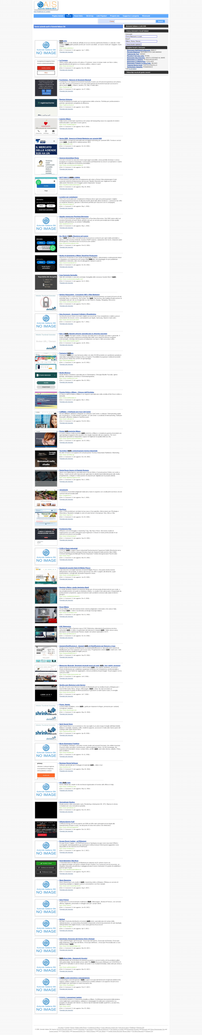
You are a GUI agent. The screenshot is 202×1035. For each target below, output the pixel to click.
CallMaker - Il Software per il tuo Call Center (75, 412)
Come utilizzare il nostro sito (109, 1027)
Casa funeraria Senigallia (68, 275)
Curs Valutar (102, 1031)
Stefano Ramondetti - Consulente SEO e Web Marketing (79, 294)
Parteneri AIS (140, 1027)
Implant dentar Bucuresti (115, 1031)
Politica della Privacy (81, 1027)
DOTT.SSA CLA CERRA (69, 177)
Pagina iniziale (57, 16)
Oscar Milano (64, 607)
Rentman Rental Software (68, 763)
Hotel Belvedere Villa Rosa (68, 861)
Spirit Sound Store (66, 724)
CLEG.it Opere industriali (68, 548)
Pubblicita (132, 1027)
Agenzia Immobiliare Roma (69, 158)
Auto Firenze (64, 900)
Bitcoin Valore (127, 1031)
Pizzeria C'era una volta (135, 56)
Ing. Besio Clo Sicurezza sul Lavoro (73, 236)
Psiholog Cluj (149, 1031)
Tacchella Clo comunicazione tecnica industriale (78, 451)
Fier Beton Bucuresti (138, 1031)
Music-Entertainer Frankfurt (69, 743)
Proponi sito (114, 16)
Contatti (67, 1027)
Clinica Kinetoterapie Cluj (157, 1029)
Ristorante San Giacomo (136, 58)
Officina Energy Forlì (66, 821)
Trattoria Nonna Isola (134, 65)
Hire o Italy (64, 782)
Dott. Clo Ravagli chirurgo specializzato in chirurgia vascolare (83, 333)
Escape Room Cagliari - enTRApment (72, 841)
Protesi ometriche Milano (70, 431)
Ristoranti (146, 16)
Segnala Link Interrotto (66, 52)
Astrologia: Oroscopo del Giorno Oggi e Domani (77, 939)
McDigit (62, 919)
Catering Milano (65, 119)
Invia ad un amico (124, 1027)
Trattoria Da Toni (133, 54)
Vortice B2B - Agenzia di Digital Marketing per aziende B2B (80, 138)
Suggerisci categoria (131, 16)
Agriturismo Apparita (134, 67)
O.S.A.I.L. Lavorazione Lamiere (70, 997)
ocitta (63, 41)
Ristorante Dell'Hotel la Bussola (138, 50)
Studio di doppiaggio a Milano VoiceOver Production (78, 255)
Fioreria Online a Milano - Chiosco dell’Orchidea (76, 392)
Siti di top (89, 16)
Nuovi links (78, 16)
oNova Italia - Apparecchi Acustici (73, 958)
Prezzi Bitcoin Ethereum (101, 1029)
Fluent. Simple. (64, 704)
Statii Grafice (66, 1031)
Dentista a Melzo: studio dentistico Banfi (74, 587)
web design (89, 1029)
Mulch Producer (91, 1031)
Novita (72, 1027)
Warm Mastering (65, 880)
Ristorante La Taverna (135, 59)
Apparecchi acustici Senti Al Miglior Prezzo (74, 568)
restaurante (81, 1029)
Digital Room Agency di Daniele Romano (74, 470)
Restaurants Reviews (133, 1029)
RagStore (62, 509)
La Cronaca (63, 60)
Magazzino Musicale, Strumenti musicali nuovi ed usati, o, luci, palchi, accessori (89, 665)
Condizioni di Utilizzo (94, 1027)
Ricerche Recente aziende (64, 1029)
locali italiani (132, 69)
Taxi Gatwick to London (117, 1029)
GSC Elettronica (65, 626)
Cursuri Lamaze (53, 1031)
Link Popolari (102, 16)
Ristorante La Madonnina (136, 61)
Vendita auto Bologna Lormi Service (72, 685)
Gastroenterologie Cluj (79, 1031)
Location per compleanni (68, 197)
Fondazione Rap (65, 529)
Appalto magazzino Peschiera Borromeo (74, 216)
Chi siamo (61, 1027)
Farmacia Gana (66, 353)
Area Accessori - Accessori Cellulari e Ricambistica (77, 314)
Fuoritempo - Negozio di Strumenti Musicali (75, 80)
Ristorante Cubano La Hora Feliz (139, 63)
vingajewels (63, 490)
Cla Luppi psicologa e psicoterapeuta (74, 978)
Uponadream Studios (67, 802)
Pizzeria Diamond (133, 52)
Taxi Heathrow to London (42, 11)
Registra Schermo (65, 99)
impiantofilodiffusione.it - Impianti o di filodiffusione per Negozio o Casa (87, 646)
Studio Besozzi (64, 373)
